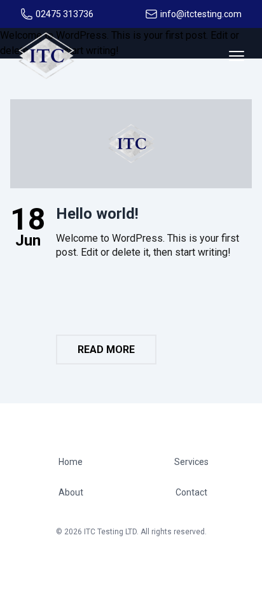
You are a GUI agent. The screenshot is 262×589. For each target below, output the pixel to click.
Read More (106, 349)
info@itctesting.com (201, 14)
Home (71, 462)
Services (191, 462)
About (71, 492)
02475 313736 (64, 14)
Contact (191, 492)
